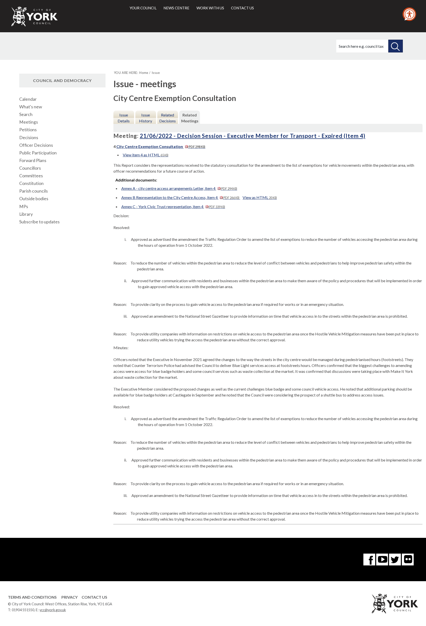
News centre (176, 8)
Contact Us (94, 597)
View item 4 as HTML (145, 154)
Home (143, 73)
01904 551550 (23, 610)
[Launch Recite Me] (409, 14)
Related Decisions (167, 118)
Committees (31, 175)
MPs (23, 206)
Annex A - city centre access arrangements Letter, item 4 (179, 188)
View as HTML (260, 197)
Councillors (30, 168)
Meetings (28, 122)
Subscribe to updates (39, 221)
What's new (30, 106)
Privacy (69, 597)
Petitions (28, 129)
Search (26, 114)
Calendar (28, 99)
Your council (143, 8)
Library (26, 214)
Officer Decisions (36, 145)
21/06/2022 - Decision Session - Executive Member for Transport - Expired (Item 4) (252, 135)
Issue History (145, 118)
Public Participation (38, 152)
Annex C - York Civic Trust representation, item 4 (173, 206)
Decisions (28, 137)
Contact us (242, 8)
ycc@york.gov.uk (52, 610)
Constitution (31, 183)
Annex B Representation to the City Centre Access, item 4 (180, 197)
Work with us (210, 8)
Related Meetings (189, 118)
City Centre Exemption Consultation (160, 146)
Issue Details (124, 118)
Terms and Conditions (32, 597)
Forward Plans (32, 160)
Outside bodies (33, 198)
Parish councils (33, 191)
